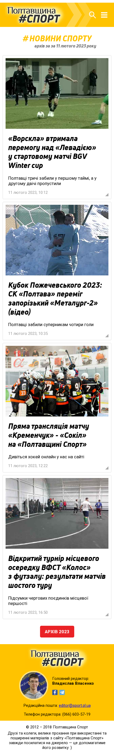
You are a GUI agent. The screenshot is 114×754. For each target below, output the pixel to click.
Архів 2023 (57, 631)
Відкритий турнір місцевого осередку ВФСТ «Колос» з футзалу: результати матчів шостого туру (57, 571)
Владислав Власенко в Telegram (62, 692)
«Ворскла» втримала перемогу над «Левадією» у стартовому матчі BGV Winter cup (52, 151)
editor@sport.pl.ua (75, 705)
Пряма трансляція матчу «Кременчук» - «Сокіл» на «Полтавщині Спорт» (48, 435)
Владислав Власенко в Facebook (55, 692)
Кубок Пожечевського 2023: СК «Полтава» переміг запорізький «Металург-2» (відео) (55, 298)
